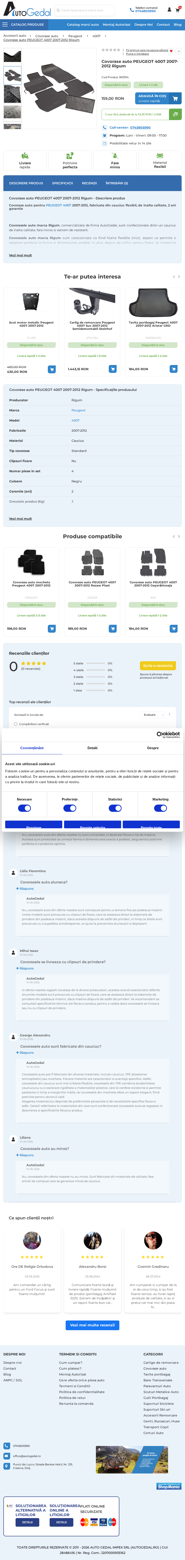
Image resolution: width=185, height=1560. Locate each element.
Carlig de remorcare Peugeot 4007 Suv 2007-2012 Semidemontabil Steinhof (92, 326)
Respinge (33, 827)
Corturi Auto (153, 1433)
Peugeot (79, 410)
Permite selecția (92, 827)
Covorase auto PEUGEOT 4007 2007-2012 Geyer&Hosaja (153, 584)
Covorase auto (154, 1368)
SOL (19, 1380)
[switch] (69, 808)
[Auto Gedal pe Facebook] (132, 1459)
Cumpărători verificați (34, 724)
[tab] (92, 456)
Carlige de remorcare (160, 1363)
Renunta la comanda (76, 1404)
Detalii (27, 1522)
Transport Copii (156, 1427)
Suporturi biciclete (158, 1404)
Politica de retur (72, 1398)
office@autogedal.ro (27, 1456)
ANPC (8, 1380)
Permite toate (151, 827)
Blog (178, 25)
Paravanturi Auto (157, 1386)
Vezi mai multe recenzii (92, 1325)
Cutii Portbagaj (155, 1398)
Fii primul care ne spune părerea (148, 50)
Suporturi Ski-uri (156, 1409)
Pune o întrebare (137, 53)
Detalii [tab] (93, 748)
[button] (27, 88)
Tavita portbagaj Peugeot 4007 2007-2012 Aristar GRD (153, 324)
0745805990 (145, 11)
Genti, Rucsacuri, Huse (161, 1421)
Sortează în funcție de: (29, 714)
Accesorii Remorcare (160, 1415)
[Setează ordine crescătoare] (169, 715)
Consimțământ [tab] (32, 748)
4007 (75, 420)
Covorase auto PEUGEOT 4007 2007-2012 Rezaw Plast (92, 584)
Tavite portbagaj (156, 1374)
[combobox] (84, 10)
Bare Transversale (157, 1380)
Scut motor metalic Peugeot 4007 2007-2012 (31, 324)
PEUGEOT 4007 (58, 205)
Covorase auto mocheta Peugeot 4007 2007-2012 (31, 584)
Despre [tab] (153, 748)
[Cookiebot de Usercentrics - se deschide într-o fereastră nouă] (160, 735)
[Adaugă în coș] (52, 369)
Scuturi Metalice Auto (160, 1392)
